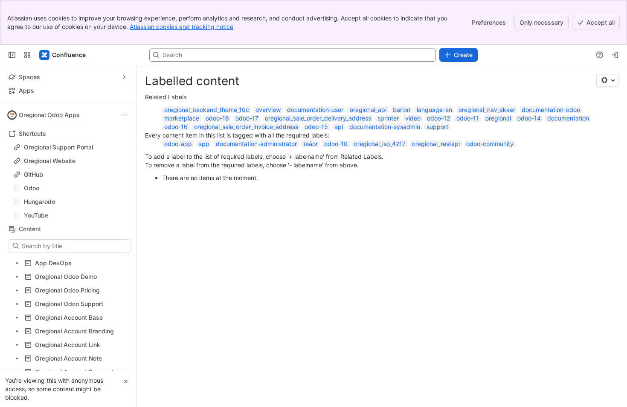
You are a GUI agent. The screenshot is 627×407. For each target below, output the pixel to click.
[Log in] (615, 55)
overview (268, 109)
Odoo (70, 188)
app (203, 143)
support (437, 126)
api (338, 126)
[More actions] (124, 115)
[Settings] (607, 80)
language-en (434, 109)
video (413, 118)
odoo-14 (529, 118)
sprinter (388, 118)
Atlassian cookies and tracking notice (181, 26)
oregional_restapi (436, 143)
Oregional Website (49, 160)
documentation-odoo (551, 109)
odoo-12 (438, 118)
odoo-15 (316, 126)
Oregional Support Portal (58, 147)
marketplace (181, 118)
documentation (568, 118)
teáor (310, 143)
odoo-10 (336, 143)
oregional (498, 118)
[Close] (126, 381)
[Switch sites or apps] (27, 55)
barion (401, 109)
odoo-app (178, 143)
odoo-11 (467, 118)
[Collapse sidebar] (12, 55)
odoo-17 (246, 118)
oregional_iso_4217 (380, 143)
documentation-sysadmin (384, 126)
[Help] (600, 55)
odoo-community (490, 143)
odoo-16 (176, 126)
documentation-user (315, 109)
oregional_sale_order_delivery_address (318, 118)
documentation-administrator (256, 143)
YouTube (70, 215)
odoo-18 (217, 118)
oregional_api (368, 109)
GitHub (33, 174)
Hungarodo (70, 202)
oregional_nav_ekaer (487, 109)
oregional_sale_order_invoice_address (246, 126)
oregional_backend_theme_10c (206, 109)
